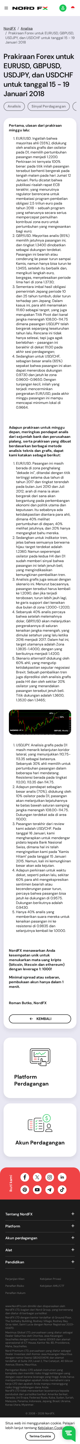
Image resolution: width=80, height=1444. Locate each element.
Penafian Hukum (15, 1293)
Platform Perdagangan (31, 1080)
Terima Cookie (40, 1436)
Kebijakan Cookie (51, 1427)
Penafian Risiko (14, 1286)
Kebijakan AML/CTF (52, 1286)
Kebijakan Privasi (50, 1279)
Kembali (43, 1018)
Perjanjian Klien (14, 1279)
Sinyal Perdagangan (49, 106)
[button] (6, 8)
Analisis (14, 106)
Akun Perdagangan (40, 1142)
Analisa (27, 28)
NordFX (10, 28)
